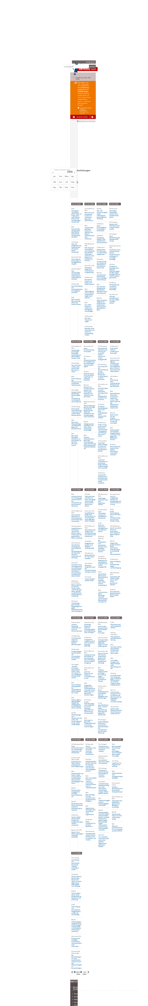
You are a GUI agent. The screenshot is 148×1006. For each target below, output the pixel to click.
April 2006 (78, 973)
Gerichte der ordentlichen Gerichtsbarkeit (103, 1001)
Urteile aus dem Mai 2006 (83, 78)
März (67, 176)
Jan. (54, 176)
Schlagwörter (103, 996)
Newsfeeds (125, 996)
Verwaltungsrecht (80, 994)
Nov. (66, 187)
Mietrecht (77, 999)
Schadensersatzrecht (81, 996)
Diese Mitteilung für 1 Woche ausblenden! (86, 110)
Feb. (60, 176)
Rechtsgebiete (103, 994)
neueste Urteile (82, 117)
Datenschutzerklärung (129, 999)
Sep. (54, 187)
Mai (54, 182)
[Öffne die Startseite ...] (74, 74)
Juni (60, 182)
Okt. (60, 187)
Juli (67, 182)
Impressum (125, 1002)
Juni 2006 (84, 973)
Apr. (72, 176)
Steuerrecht (78, 1002)
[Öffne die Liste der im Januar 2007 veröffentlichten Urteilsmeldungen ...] (75, 172)
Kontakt (124, 994)
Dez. (72, 187)
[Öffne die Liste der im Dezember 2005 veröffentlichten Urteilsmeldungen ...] (53, 172)
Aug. (72, 182)
